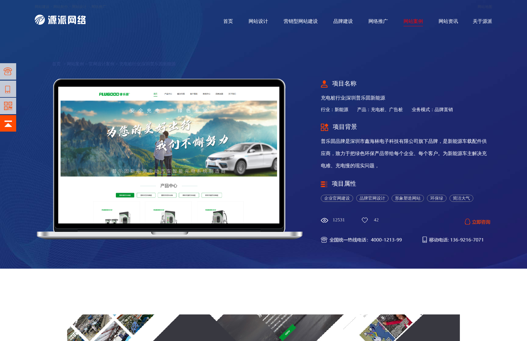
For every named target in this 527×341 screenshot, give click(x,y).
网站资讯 (448, 21)
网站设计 (79, 7)
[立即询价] (477, 220)
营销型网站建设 (301, 21)
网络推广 (98, 7)
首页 (228, 21)
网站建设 (42, 7)
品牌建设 (343, 21)
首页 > (59, 64)
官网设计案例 (101, 64)
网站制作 (60, 7)
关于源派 (482, 21)
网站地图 (485, 7)
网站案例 (413, 21)
